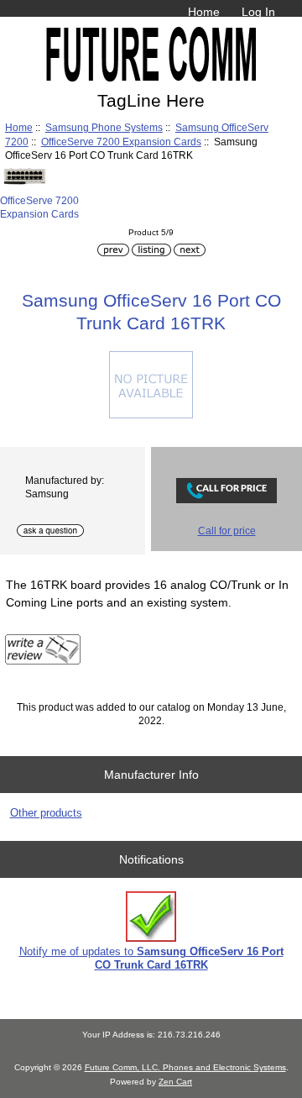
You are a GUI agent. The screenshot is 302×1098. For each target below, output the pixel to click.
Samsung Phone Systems (104, 127)
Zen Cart (175, 1081)
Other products (46, 812)
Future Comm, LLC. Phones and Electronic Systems (185, 1067)
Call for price (227, 530)
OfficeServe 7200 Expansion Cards (121, 141)
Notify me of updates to (151, 958)
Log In (258, 11)
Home (204, 11)
